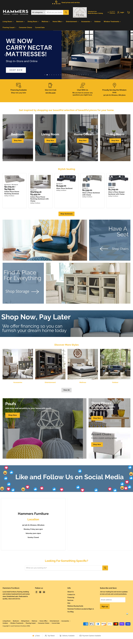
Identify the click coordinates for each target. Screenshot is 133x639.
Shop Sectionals (66, 214)
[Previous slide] (6, 55)
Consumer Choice (25, 27)
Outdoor (97, 21)
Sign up (105, 606)
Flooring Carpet (9, 27)
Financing (70, 597)
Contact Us (71, 594)
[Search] (66, 12)
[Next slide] (127, 55)
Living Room (7, 21)
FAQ (68, 603)
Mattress (45, 21)
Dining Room (33, 21)
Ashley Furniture (9, 196)
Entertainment (71, 21)
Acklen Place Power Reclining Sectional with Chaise (39, 199)
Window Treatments (111, 21)
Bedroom (20, 21)
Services (70, 600)
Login (122, 12)
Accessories (85, 21)
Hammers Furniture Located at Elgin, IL (80, 609)
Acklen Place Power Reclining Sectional (11, 193)
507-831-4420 (50, 93)
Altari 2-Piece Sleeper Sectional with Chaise (116, 193)
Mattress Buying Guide (75, 606)
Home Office (57, 21)
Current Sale (40, 27)
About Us (70, 592)
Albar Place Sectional (64, 188)
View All (66, 390)
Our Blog (70, 612)
